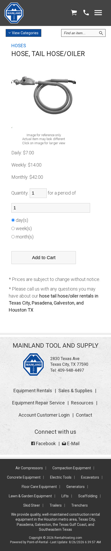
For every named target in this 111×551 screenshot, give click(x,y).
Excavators (90, 477)
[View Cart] (74, 13)
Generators (75, 487)
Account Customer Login (44, 415)
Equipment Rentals (32, 390)
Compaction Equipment (71, 468)
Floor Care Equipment (39, 487)
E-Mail (73, 443)
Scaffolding (87, 496)
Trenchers (79, 505)
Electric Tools (61, 477)
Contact (84, 415)
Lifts (65, 496)
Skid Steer (31, 505)
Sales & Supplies (75, 390)
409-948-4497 (71, 370)
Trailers (56, 505)
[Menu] (98, 13)
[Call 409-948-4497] (86, 13)
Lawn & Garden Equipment (30, 496)
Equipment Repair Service (38, 402)
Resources (82, 402)
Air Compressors (29, 468)
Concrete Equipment (24, 477)
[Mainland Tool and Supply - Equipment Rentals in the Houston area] (13, 21)
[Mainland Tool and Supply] (33, 374)
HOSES (18, 45)
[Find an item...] (101, 33)
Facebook (45, 443)
